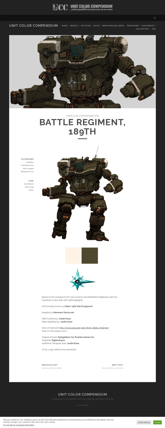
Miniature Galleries (113, 26)
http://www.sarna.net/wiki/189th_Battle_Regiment (84, 328)
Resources (133, 26)
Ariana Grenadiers (52, 368)
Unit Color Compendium (33, 26)
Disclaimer (82, 405)
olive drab (29, 187)
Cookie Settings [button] (144, 422)
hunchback (29, 184)
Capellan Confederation (82, 116)
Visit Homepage (82, 7)
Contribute (148, 26)
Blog (96, 26)
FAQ (154, 29)
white (31, 190)
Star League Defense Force (27, 170)
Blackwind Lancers (112, 368)
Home (64, 26)
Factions (86, 26)
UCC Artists (142, 29)
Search (74, 26)
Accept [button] (157, 422)
